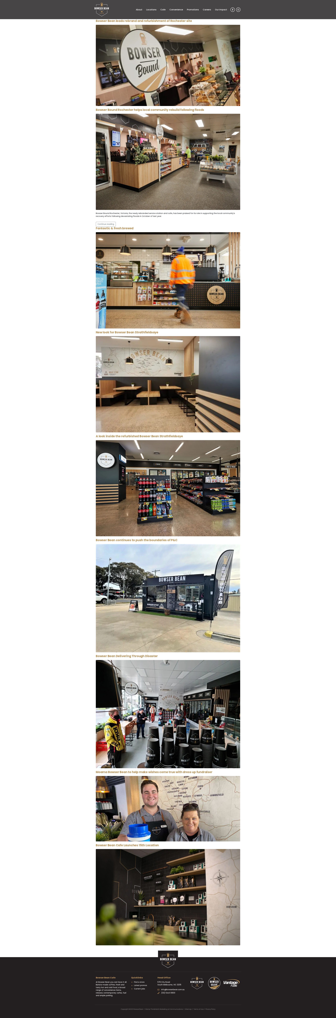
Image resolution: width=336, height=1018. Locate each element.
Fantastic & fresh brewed (114, 228)
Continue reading (106, 224)
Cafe (163, 9)
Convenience (176, 9)
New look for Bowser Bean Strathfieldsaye (127, 332)
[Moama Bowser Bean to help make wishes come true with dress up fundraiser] (168, 808)
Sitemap (188, 1009)
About (139, 9)
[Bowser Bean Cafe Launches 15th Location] (168, 897)
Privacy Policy (210, 1009)
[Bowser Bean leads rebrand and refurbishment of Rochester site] (168, 65)
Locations (151, 9)
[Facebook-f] (232, 9)
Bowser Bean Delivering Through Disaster (127, 656)
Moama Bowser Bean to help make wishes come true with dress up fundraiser (154, 772)
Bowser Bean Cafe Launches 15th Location (127, 845)
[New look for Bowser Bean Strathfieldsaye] (168, 384)
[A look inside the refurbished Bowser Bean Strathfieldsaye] (168, 488)
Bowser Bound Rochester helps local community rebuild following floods (150, 110)
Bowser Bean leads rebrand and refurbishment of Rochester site (144, 21)
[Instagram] (238, 9)
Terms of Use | (199, 1009)
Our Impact (221, 9)
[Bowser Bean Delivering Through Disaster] (168, 714)
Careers (207, 9)
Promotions (193, 9)
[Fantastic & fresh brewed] (168, 280)
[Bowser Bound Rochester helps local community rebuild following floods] (168, 161)
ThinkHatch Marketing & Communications (167, 1009)
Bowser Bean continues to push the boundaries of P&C (136, 540)
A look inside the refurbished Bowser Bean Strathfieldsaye (139, 436)
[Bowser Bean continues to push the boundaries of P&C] (168, 598)
